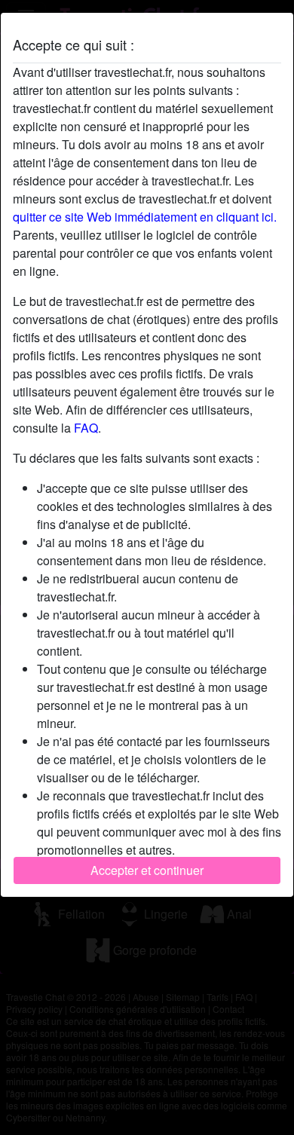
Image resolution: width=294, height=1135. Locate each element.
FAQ (86, 427)
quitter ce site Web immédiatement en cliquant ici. (145, 216)
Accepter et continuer (147, 870)
